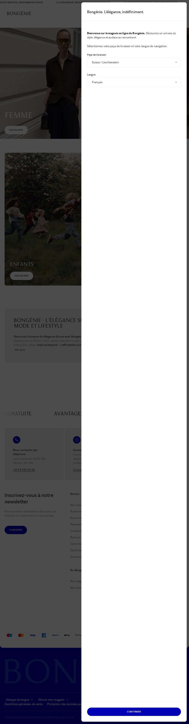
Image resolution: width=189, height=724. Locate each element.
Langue (91, 74)
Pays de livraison (96, 54)
